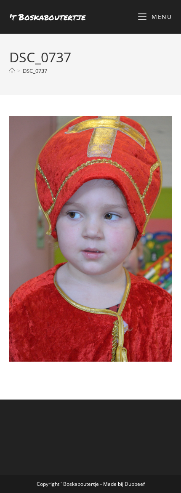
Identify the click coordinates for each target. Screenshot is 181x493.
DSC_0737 (35, 71)
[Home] (12, 71)
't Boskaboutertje (47, 17)
